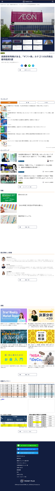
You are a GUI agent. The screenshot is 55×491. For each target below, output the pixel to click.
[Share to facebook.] (22, 66)
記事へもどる (28, 70)
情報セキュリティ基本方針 (23, 460)
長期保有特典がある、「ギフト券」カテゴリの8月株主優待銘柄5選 (23, 4)
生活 (8, 4)
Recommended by (49, 147)
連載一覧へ (27, 374)
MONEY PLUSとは (21, 456)
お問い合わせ (20, 467)
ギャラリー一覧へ (28, 431)
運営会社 (19, 458)
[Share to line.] (29, 66)
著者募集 (19, 470)
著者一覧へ (27, 279)
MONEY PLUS (3, 4)
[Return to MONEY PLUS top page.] (27, 1)
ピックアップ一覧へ (27, 186)
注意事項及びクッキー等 (22, 465)
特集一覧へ (27, 227)
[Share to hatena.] (33, 66)
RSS (18, 472)
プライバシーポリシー (22, 463)
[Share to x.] (25, 66)
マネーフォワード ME (21, 476)
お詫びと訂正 (20, 474)
